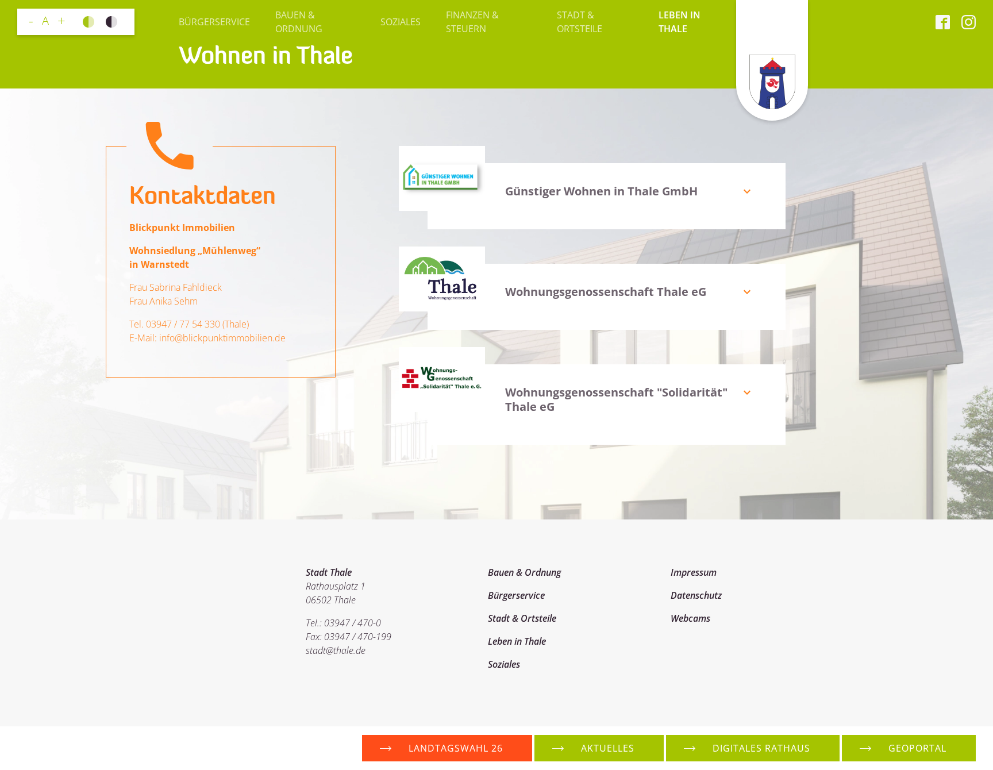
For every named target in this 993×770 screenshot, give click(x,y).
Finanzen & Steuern (472, 22)
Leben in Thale (680, 22)
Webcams (690, 618)
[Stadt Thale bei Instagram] (963, 21)
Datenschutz (696, 595)
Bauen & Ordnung (298, 22)
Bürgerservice (214, 22)
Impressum (694, 572)
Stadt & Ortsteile (579, 22)
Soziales (400, 22)
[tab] (636, 196)
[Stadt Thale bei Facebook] (943, 21)
